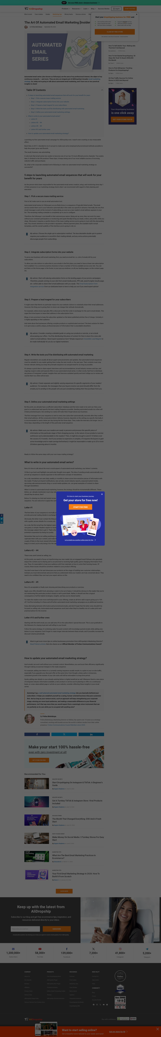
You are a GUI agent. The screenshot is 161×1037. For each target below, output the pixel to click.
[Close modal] (102, 494)
